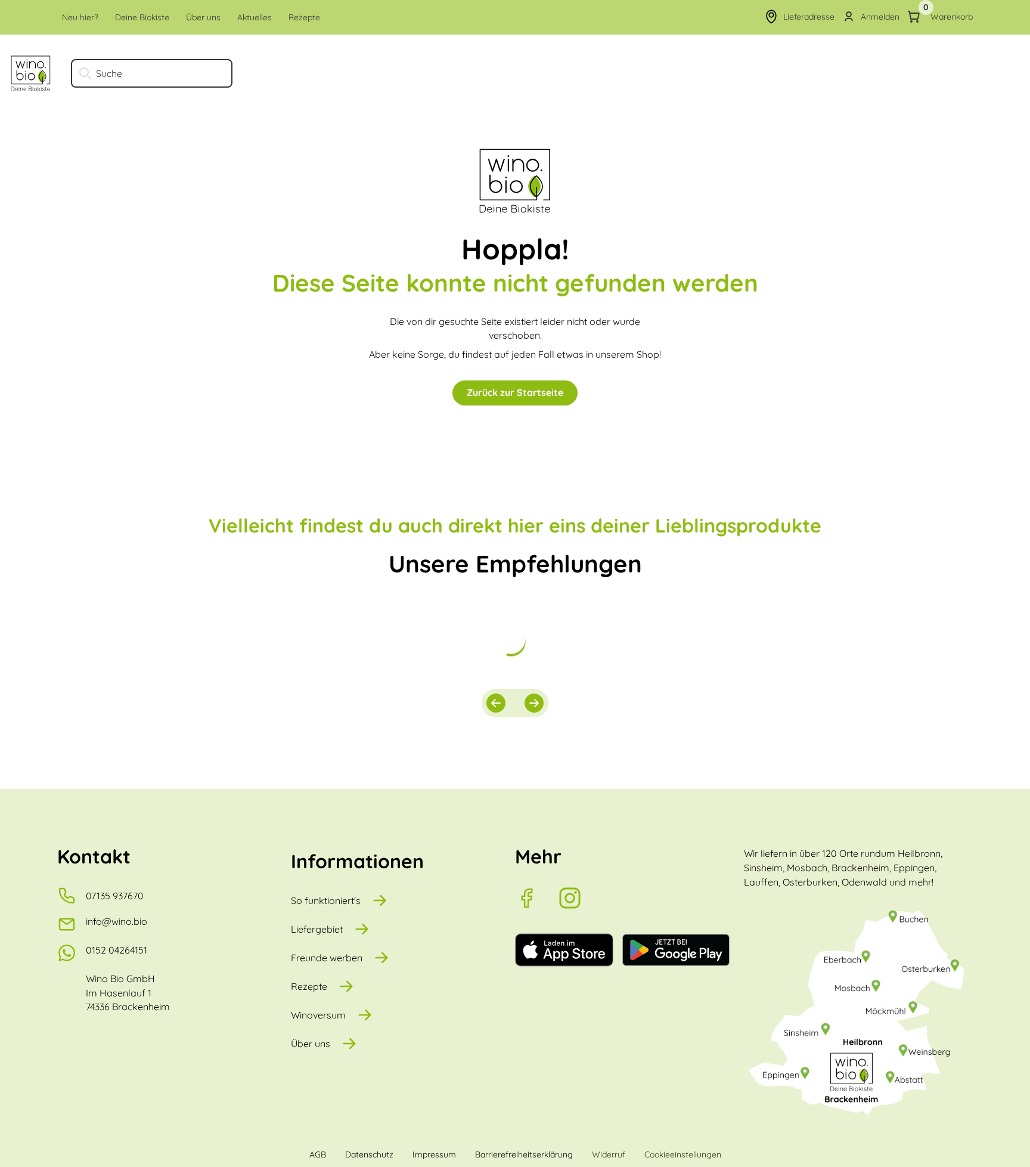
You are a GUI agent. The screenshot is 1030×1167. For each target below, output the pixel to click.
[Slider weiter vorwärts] (534, 703)
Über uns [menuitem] (203, 17)
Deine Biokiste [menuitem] (142, 17)
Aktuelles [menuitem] (254, 17)
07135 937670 (115, 896)
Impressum (434, 1154)
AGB (317, 1154)
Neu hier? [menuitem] (80, 17)
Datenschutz (369, 1154)
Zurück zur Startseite (515, 392)
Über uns (310, 1044)
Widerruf (608, 1154)
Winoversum (318, 1015)
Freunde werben (326, 958)
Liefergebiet (317, 929)
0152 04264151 (116, 950)
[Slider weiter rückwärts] (495, 703)
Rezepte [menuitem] (304, 17)
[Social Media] (536, 898)
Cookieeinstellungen (682, 1154)
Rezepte (309, 986)
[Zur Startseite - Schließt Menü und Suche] (31, 73)
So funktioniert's (326, 900)
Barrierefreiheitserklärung (524, 1154)
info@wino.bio (116, 921)
